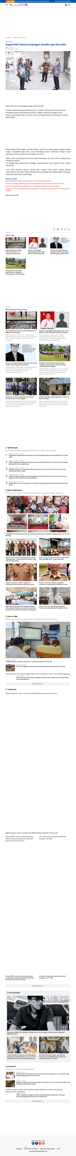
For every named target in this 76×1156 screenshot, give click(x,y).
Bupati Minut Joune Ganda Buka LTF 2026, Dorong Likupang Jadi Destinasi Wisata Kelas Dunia (38, 484)
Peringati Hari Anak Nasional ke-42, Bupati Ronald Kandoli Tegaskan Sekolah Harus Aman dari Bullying (38, 534)
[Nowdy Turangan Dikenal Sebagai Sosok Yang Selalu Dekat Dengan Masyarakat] (60, 242)
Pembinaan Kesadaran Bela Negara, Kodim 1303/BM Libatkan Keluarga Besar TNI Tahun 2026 (38, 456)
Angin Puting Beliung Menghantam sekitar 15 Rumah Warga (54, 397)
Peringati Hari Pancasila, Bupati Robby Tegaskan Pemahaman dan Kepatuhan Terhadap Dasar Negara (38, 189)
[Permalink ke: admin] (7, 48)
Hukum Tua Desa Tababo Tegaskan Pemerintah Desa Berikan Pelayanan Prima (20, 583)
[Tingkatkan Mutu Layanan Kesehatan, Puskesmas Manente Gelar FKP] (38, 640)
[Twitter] (36, 1143)
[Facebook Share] (54, 229)
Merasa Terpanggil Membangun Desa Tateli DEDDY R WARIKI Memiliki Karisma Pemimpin (35, 183)
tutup (26, 1147)
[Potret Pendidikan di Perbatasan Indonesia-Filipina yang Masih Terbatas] (10, 667)
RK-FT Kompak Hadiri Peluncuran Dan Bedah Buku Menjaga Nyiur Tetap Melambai (54, 558)
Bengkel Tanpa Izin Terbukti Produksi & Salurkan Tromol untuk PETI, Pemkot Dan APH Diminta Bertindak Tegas (37, 470)
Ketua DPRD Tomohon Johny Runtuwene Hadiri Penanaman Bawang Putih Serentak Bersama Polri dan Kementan (20, 977)
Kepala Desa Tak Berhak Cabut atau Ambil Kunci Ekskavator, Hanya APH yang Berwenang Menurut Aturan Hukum (42, 1074)
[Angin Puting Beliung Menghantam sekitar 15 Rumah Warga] (54, 386)
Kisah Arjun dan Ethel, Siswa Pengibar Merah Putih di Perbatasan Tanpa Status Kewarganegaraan (42, 678)
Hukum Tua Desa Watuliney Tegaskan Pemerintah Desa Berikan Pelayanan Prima (53, 607)
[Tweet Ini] (57, 229)
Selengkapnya (37, 684)
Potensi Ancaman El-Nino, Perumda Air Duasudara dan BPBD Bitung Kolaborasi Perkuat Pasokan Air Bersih (52, 1056)
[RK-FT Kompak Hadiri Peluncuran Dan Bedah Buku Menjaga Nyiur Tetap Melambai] (54, 547)
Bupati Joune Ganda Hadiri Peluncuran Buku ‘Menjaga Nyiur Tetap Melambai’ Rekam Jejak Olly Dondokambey (21, 559)
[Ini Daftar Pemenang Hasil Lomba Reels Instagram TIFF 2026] (54, 905)
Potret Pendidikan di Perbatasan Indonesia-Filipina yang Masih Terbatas (40, 666)
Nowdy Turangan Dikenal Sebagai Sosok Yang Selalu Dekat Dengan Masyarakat (33, 186)
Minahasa (9, 41)
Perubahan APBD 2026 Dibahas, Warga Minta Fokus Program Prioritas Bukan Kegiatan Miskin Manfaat (36, 1033)
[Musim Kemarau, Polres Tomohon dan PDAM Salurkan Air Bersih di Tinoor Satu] (38, 761)
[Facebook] (33, 1143)
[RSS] (43, 1143)
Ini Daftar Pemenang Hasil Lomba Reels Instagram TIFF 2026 (52, 977)
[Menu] (7, 4)
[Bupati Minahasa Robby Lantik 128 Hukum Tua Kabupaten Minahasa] (16, 242)
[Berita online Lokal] (18, 4)
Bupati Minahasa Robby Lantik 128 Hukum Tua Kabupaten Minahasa (29, 181)
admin (11, 47)
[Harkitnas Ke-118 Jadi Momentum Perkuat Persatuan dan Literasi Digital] (21, 386)
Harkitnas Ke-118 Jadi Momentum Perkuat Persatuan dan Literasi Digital (20, 397)
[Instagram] (39, 1143)
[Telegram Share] (65, 229)
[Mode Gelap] (66, 4)
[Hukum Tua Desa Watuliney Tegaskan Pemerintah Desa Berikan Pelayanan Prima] (54, 596)
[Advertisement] (38, 22)
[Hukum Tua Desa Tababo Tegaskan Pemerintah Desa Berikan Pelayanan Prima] (21, 572)
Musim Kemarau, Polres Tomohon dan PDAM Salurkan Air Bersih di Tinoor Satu (32, 833)
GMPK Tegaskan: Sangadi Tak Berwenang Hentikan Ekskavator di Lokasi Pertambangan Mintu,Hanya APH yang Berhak (38, 463)
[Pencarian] (69, 4)
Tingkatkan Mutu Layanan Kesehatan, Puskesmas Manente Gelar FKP (29, 661)
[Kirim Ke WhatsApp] (69, 229)
